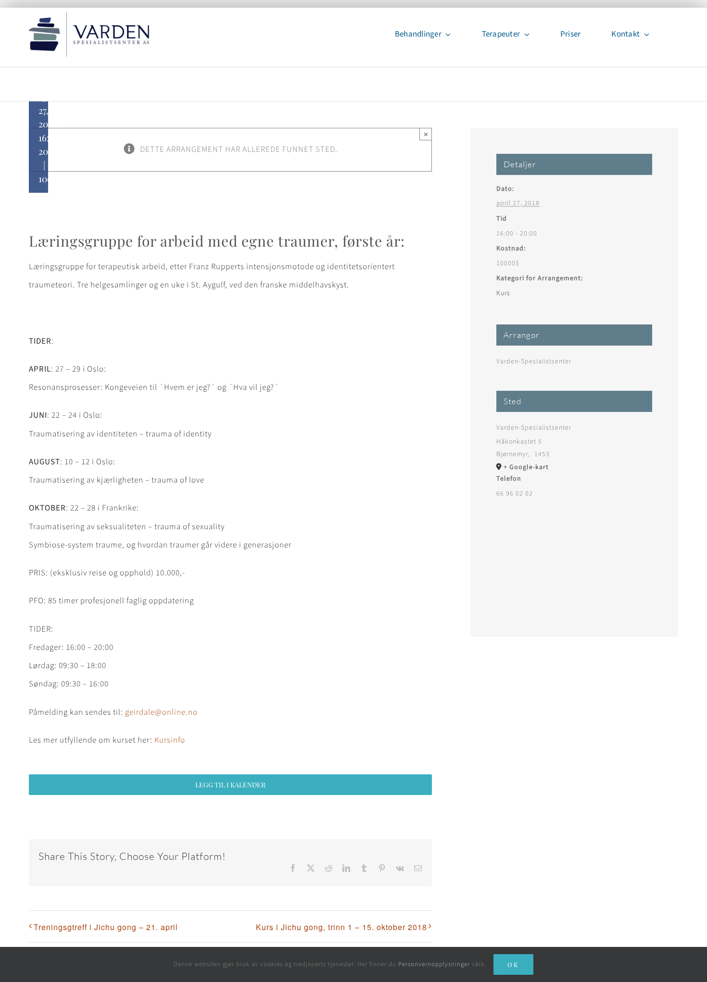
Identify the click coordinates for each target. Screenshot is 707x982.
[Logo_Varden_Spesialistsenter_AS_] (89, 15)
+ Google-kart (526, 467)
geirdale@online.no (161, 712)
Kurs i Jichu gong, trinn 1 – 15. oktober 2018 (341, 926)
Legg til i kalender (230, 785)
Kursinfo (169, 740)
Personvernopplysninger (434, 964)
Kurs (503, 293)
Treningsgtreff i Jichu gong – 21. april (106, 926)
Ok (513, 964)
